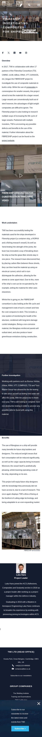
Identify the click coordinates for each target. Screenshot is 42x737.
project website (8, 141)
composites (31, 87)
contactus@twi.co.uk (22, 669)
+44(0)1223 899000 (22, 666)
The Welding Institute (21, 693)
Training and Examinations (21, 697)
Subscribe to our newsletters (21, 675)
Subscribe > (20, 729)
